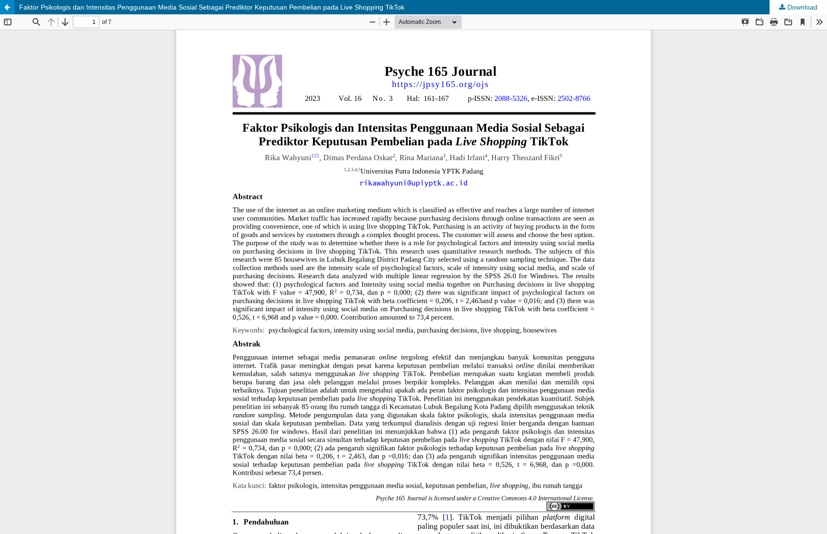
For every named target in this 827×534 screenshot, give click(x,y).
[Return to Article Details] (7, 7)
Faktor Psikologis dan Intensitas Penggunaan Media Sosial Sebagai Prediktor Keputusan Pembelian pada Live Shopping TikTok (211, 7)
